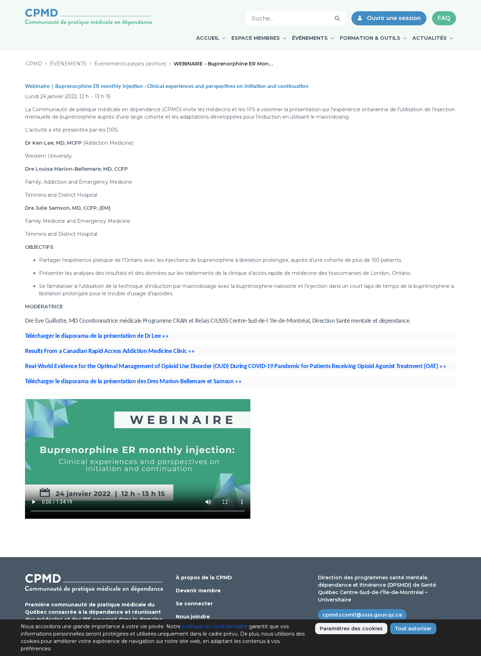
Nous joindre (193, 616)
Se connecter (194, 603)
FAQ (444, 18)
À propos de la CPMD (204, 577)
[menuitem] (211, 38)
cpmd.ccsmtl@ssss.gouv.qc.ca (362, 615)
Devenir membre (198, 590)
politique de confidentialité (215, 626)
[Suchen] (337, 18)
